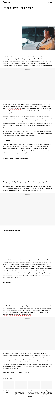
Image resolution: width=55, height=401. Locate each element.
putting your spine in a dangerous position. (20, 314)
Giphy (25, 372)
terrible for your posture (31, 310)
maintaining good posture (34, 360)
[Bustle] (6, 2)
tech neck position (16, 273)
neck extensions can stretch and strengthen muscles (16, 121)
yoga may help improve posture (36, 119)
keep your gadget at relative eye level (21, 123)
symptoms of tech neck (34, 63)
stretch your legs (43, 355)
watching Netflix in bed (13, 146)
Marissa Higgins (7, 51)
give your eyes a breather (9, 357)
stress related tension (37, 104)
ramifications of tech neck (15, 108)
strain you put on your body (28, 264)
